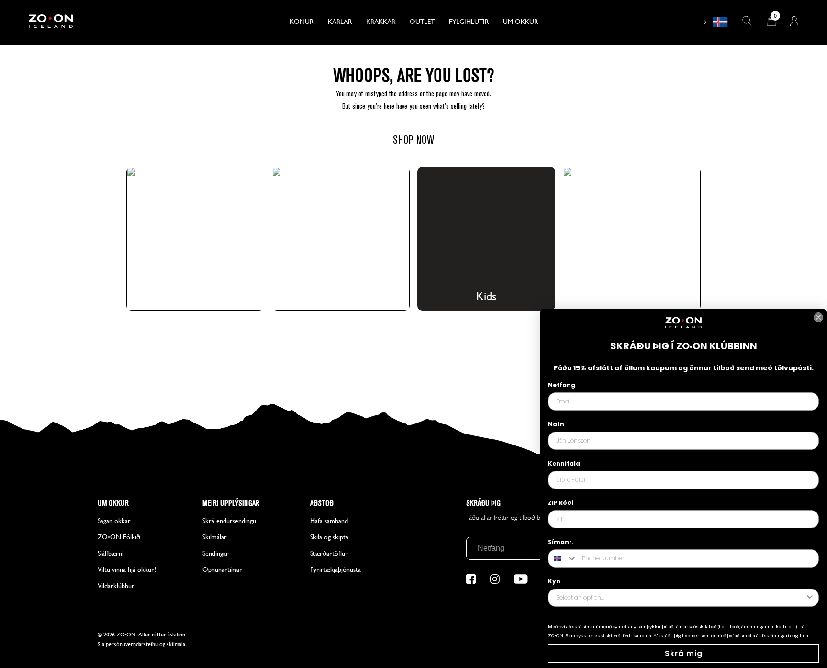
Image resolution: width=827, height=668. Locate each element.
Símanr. (561, 542)
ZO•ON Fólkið (119, 537)
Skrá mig (684, 653)
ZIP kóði (560, 503)
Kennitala (564, 463)
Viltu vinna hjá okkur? (127, 569)
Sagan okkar (114, 520)
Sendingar (215, 553)
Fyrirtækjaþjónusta (335, 569)
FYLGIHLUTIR (469, 21)
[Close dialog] (818, 317)
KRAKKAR (380, 21)
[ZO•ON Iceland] (93, 22)
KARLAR (340, 21)
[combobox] (562, 558)
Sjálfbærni (110, 553)
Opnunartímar (222, 569)
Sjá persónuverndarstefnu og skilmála (141, 644)
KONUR (301, 21)
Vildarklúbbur (116, 586)
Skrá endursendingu (229, 520)
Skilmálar (214, 537)
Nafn (556, 424)
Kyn (554, 581)
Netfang (561, 385)
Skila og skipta (329, 537)
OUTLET (422, 21)
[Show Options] (810, 597)
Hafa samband (329, 520)
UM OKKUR (520, 21)
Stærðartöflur (329, 553)
